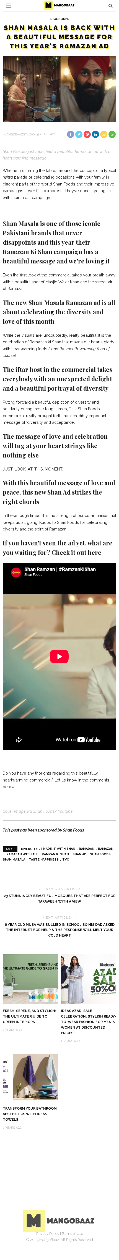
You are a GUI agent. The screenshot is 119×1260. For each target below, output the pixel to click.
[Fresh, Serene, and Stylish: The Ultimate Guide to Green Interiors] (30, 978)
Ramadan (86, 849)
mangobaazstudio (19, 134)
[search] (110, 5)
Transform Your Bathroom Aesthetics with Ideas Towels (30, 1114)
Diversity (29, 849)
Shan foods (100, 854)
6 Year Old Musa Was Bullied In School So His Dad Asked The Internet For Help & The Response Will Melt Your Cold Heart (60, 930)
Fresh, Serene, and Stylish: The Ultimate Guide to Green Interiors (29, 1016)
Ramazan (105, 849)
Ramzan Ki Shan (55, 854)
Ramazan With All (22, 854)
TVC (65, 859)
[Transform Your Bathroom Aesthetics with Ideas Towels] (30, 1076)
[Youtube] (77, 1242)
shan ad (79, 854)
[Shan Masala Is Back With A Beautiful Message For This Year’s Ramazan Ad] (59, 89)
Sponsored (59, 19)
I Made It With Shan (58, 849)
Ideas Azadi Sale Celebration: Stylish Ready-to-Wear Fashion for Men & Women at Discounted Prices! (88, 1022)
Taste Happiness (44, 859)
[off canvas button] (8, 6)
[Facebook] (41, 1242)
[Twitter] (53, 1242)
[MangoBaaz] (60, 1220)
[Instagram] (65, 1242)
